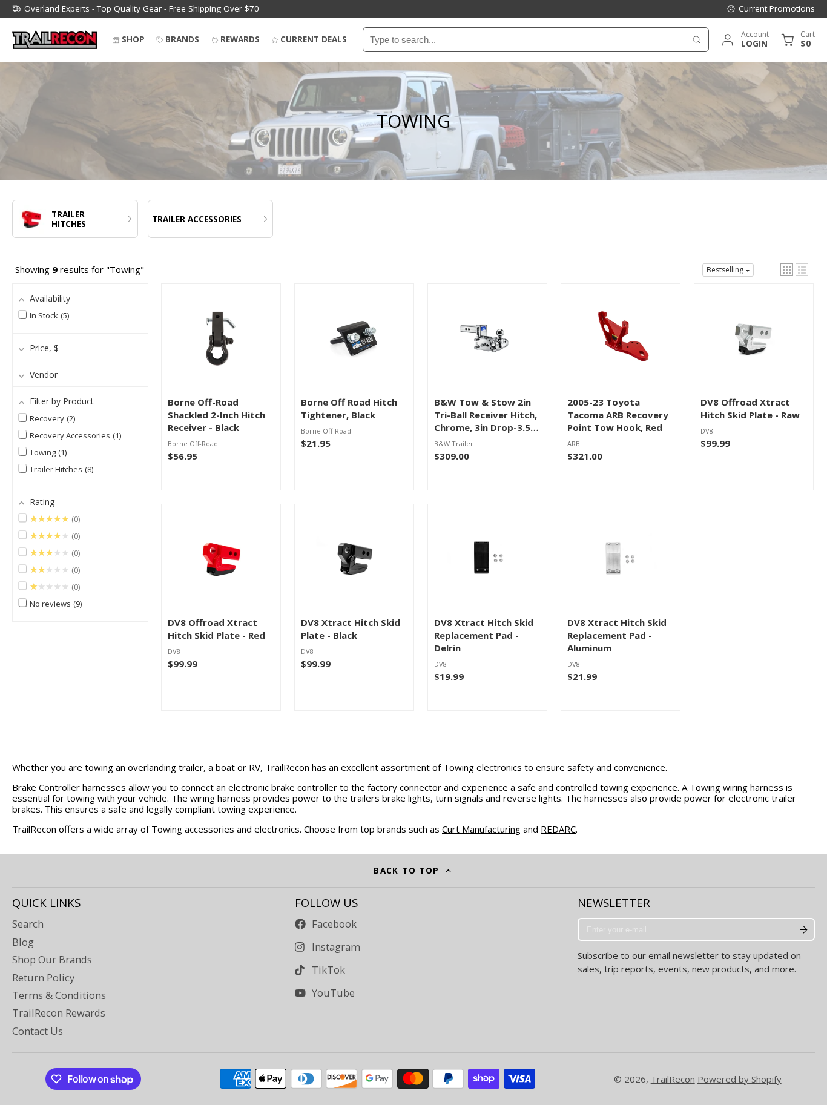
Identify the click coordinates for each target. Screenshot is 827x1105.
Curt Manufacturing (481, 829)
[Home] (54, 39)
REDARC (558, 829)
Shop (133, 39)
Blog (23, 942)
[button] (786, 269)
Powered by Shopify (739, 1079)
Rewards (240, 39)
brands (182, 39)
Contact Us (37, 1031)
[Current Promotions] (771, 8)
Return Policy (43, 978)
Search (28, 924)
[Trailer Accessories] (210, 218)
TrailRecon (673, 1079)
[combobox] (524, 39)
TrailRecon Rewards (58, 1013)
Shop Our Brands (52, 960)
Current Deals (313, 39)
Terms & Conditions (59, 995)
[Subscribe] (803, 929)
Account (744, 39)
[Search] (696, 39)
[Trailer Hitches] (75, 218)
